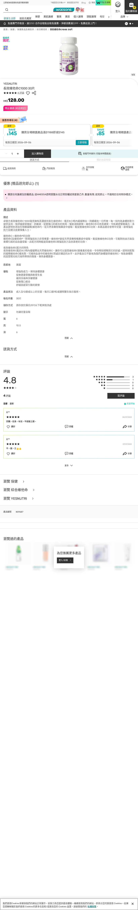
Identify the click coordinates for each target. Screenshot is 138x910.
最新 (12, 404)
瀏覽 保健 (11, 481)
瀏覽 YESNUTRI (15, 498)
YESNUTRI (10, 83)
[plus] (17, 153)
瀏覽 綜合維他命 (16, 490)
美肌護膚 (48, 16)
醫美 (59, 16)
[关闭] (132, 903)
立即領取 (82, 142)
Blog (83, 3)
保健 (37, 16)
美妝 (67, 16)
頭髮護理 (91, 16)
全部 (5, 404)
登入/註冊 (63, 560)
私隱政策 (92, 906)
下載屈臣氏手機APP (57, 3)
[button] (131, 7)
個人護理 (78, 16)
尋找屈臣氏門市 (73, 3)
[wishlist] (27, 92)
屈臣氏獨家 (25, 18)
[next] (109, 17)
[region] (69, 904)
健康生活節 (9, 18)
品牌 (122, 16)
